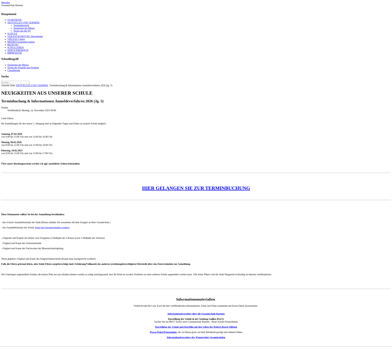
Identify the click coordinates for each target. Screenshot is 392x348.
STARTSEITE (14, 20)
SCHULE (12, 33)
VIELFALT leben (16, 39)
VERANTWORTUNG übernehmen (25, 36)
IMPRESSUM (14, 53)
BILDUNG (13, 44)
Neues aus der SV (22, 31)
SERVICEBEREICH (17, 50)
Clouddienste (13, 70)
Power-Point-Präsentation (163, 332)
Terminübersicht (21, 25)
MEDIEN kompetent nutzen (21, 42)
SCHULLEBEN (15, 47)
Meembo (5, 2)
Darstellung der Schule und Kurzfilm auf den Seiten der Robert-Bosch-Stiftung (196, 327)
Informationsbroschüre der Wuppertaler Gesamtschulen (196, 337)
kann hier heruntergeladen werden (52, 227)
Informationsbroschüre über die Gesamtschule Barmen (196, 313)
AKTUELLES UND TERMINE (23, 22)
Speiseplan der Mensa (24, 28)
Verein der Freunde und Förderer (23, 67)
